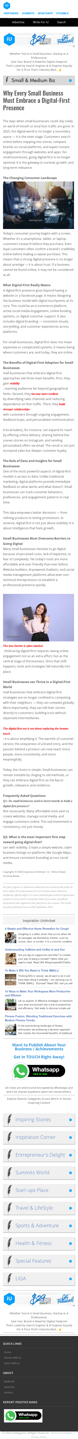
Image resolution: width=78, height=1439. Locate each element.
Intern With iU (12, 1363)
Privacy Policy (39, 1437)
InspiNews (11, 13)
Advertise (18, 22)
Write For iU (41, 22)
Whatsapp (45, 13)
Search (61, 22)
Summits (28, 13)
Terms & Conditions (62, 1433)
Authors (8, 1392)
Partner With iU (12, 1357)
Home (7, 1352)
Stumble (62, 13)
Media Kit (9, 1381)
